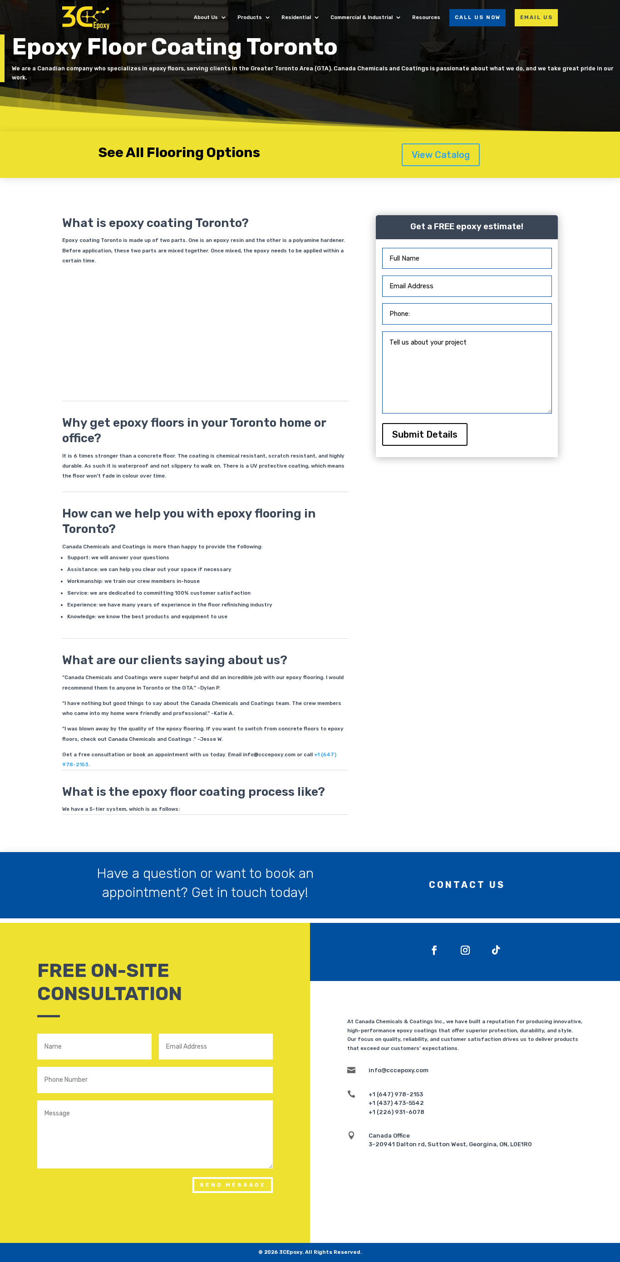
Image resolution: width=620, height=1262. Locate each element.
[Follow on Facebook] (434, 950)
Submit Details (425, 434)
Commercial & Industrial (361, 17)
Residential (296, 17)
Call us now (478, 17)
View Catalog (441, 154)
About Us (206, 17)
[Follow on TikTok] (496, 950)
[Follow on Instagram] (465, 950)
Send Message (233, 1185)
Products (249, 17)
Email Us (536, 17)
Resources (426, 17)
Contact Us (467, 885)
